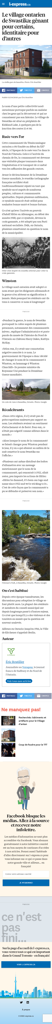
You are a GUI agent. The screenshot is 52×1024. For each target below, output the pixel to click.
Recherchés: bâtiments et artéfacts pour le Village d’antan (32, 721)
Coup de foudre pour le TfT (33, 744)
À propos (26, 1009)
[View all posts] (19, 681)
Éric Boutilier (15, 661)
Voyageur (27, 667)
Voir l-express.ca (26, 964)
